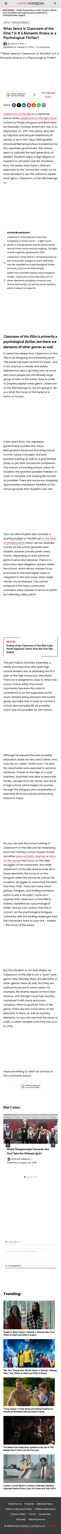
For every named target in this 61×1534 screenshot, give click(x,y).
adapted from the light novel (38, 118)
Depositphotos (36, 1519)
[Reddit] (34, 105)
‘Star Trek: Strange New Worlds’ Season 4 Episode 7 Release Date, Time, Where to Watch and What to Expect (30, 1372)
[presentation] (30, 1129)
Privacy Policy (18, 1514)
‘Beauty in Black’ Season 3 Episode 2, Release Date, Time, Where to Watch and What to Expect (29, 1333)
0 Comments (43, 47)
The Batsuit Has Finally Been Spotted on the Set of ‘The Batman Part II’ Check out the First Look (28, 1448)
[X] (19, 105)
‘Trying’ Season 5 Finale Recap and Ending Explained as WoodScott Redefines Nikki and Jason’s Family (28, 1410)
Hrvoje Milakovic (22, 1159)
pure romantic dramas (30, 856)
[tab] (25, 1177)
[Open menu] (6, 3)
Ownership (44, 1514)
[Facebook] (14, 105)
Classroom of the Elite (17, 114)
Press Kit (29, 1503)
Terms (32, 1514)
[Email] (44, 105)
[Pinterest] (29, 105)
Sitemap (21, 1519)
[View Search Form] (55, 3)
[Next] (53, 1144)
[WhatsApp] (39, 105)
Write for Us (15, 1503)
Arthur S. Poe (17, 43)
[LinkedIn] (24, 105)
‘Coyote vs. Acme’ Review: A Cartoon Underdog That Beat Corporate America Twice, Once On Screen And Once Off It (29, 1487)
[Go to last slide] (8, 1144)
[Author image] (5, 43)
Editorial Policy (45, 1503)
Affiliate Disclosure (45, 1509)
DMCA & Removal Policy (19, 1509)
